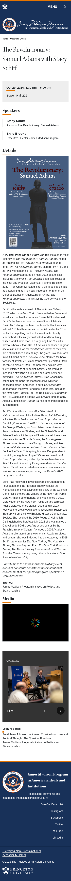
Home (5, 39)
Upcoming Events (18, 39)
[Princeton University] (4, 7)
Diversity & (20, 851)
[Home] (35, 26)
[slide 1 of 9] (35, 694)
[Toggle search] (65, 6)
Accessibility (12, 855)
